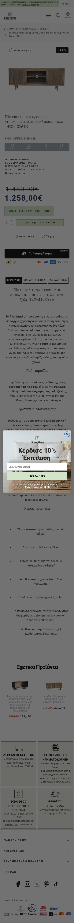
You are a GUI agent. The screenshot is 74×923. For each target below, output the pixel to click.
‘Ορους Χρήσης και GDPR (37, 487)
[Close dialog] (67, 434)
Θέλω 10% (37, 476)
